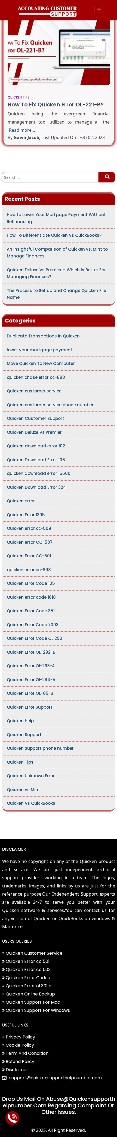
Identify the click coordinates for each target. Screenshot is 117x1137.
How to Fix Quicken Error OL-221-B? (56, 104)
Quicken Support (24, 734)
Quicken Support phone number (40, 748)
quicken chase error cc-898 (36, 377)
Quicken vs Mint (23, 789)
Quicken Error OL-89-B (30, 693)
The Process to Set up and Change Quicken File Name (56, 294)
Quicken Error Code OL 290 (34, 638)
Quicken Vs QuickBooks (31, 803)
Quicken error (21, 501)
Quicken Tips (18, 97)
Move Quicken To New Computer (41, 363)
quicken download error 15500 (38, 473)
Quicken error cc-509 (29, 528)
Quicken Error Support (30, 707)
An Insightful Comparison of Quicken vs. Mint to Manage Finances (57, 252)
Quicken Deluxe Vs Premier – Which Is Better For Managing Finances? (56, 273)
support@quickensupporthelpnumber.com (55, 1078)
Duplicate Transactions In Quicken (43, 336)
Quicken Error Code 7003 (33, 625)
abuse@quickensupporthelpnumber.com (59, 1102)
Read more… (22, 130)
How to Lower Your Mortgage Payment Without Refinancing (56, 218)
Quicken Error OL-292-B (31, 652)
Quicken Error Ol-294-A (31, 680)
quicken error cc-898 (29, 570)
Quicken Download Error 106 (36, 460)
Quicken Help (20, 721)
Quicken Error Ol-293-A (31, 666)
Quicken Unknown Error (31, 776)
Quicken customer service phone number (50, 405)
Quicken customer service (34, 391)
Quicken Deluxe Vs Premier (34, 432)
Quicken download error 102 (36, 446)
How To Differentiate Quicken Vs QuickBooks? (54, 235)
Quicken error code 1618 (31, 597)
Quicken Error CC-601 (29, 556)
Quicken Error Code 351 (31, 611)
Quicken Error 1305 (26, 515)
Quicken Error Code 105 (31, 583)
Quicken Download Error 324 (36, 487)
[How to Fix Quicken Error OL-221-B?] (59, 49)
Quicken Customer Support (35, 418)
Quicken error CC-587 (30, 542)
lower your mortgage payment (39, 350)
